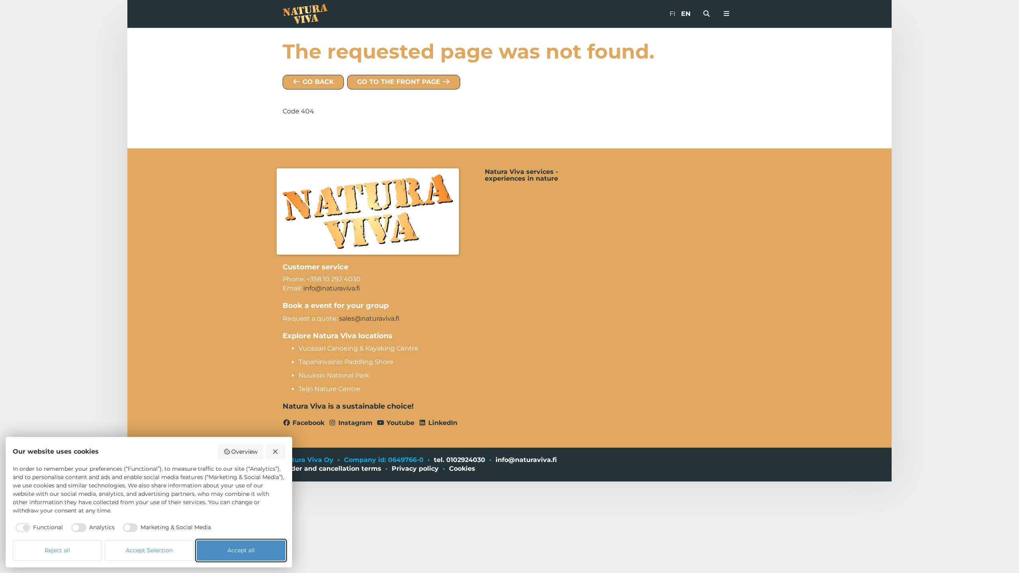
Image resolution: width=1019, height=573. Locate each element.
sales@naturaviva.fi (369, 318)
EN (686, 14)
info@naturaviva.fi (331, 288)
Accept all (241, 550)
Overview (244, 451)
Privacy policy (415, 468)
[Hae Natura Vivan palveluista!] (706, 14)
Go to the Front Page (399, 82)
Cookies (462, 468)
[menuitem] (706, 14)
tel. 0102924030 (459, 460)
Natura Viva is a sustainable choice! (348, 406)
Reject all (57, 550)
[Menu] (726, 14)
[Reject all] (275, 451)
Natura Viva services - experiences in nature (521, 175)
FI (672, 14)
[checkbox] (38, 527)
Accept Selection (149, 550)
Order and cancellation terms (332, 468)
